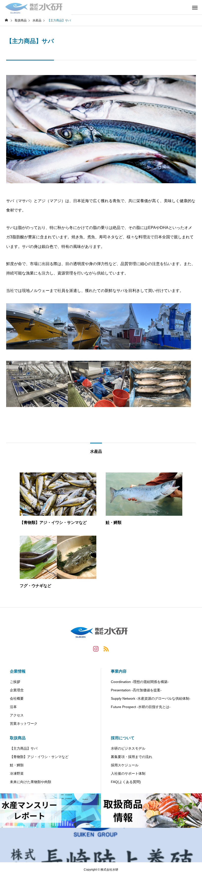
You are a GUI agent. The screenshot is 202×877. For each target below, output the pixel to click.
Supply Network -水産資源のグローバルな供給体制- (150, 698)
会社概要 (17, 698)
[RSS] (106, 648)
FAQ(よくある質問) (126, 782)
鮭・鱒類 (17, 765)
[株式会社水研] (35, 7)
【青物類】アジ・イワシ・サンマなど (39, 757)
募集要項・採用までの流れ (131, 757)
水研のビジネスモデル (128, 748)
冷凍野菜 (17, 773)
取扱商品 (18, 738)
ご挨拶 (15, 682)
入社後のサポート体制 (128, 773)
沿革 (13, 707)
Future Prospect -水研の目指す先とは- (140, 707)
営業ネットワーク (23, 724)
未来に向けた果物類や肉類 (30, 782)
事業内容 (119, 671)
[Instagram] (96, 648)
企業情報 (18, 671)
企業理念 (17, 690)
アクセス (17, 715)
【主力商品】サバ (23, 748)
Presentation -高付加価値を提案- (136, 690)
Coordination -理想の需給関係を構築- (140, 682)
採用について (123, 738)
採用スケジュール (124, 765)
